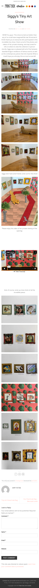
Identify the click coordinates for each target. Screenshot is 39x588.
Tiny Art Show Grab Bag (9, 500)
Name (3, 532)
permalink (34, 481)
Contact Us (6, 580)
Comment (4, 516)
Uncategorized (19, 12)
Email (3, 540)
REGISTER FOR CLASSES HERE (20, 1)
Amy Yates (27, 29)
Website (3, 549)
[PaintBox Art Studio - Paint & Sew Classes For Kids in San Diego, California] (20, 6)
